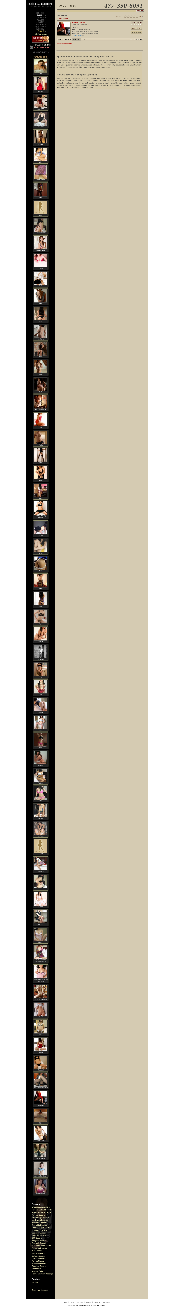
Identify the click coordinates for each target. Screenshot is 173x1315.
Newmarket (36, 1269)
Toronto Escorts (38, 1215)
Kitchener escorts (39, 1264)
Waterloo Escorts (39, 1266)
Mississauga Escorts (40, 1218)
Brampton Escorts (39, 1230)
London (35, 1282)
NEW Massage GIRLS (41, 1207)
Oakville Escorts (38, 1258)
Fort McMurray (38, 1261)
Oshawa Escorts (38, 1256)
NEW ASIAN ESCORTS (41, 1212)
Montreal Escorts (39, 1235)
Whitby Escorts (38, 1253)
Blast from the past (40, 1290)
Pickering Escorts (39, 1248)
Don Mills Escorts (39, 1225)
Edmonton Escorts (39, 1223)
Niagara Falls (37, 1271)
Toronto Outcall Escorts (42, 1210)
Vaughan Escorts (39, 1241)
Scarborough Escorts (41, 1228)
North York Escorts (40, 1220)
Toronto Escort (77, 35)
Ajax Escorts (37, 1251)
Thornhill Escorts (39, 1243)
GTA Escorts (37, 1238)
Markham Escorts (39, 1233)
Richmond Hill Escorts (41, 1246)
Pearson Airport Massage (42, 1274)
